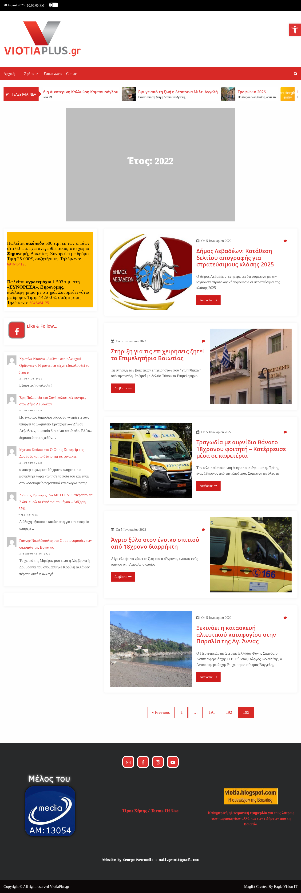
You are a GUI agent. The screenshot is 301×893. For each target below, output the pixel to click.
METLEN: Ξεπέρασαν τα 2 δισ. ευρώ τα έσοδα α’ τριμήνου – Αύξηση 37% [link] (55, 502)
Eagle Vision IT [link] (285, 887)
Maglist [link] (250, 887)
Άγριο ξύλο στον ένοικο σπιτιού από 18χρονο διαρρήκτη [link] (155, 543)
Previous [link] (162, 712)
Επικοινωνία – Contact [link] (61, 74)
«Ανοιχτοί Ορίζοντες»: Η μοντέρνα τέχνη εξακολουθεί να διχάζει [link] (54, 365)
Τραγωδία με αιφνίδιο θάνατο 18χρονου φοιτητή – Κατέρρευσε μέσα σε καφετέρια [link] (241, 449)
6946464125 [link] (16, 264)
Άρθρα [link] (29, 74)
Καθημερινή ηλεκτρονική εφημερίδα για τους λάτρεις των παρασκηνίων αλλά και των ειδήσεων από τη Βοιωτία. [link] (251, 818)
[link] (295, 30)
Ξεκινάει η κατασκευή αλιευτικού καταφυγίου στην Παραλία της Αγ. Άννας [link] (236, 634)
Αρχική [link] (9, 74)
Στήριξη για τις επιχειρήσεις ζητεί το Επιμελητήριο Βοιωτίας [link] (157, 355)
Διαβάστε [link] (206, 300)
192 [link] (229, 712)
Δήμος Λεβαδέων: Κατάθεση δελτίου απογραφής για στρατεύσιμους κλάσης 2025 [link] (235, 258)
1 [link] (182, 712)
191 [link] (212, 712)
